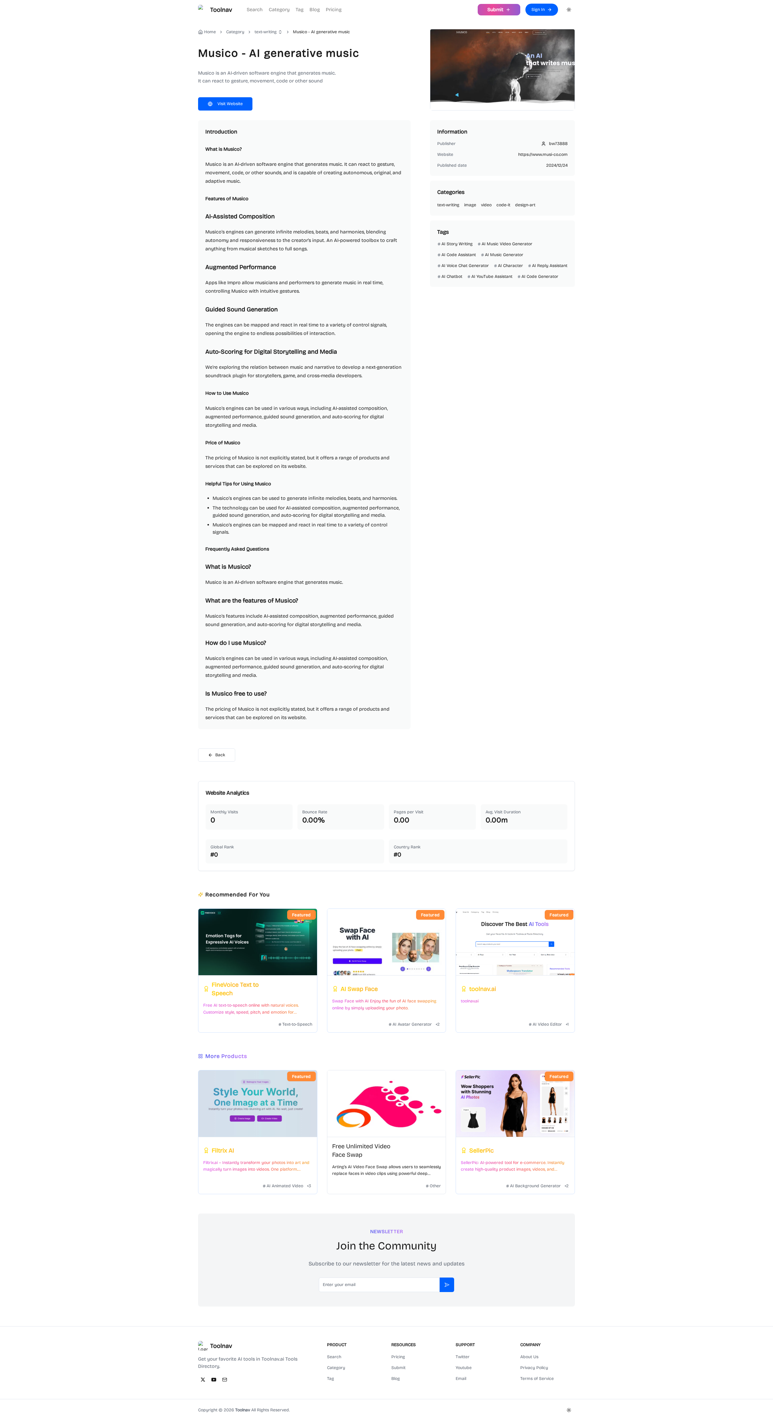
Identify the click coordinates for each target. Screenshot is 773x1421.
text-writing (266, 31)
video (486, 204)
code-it (503, 204)
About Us (529, 1356)
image (470, 204)
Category (279, 9)
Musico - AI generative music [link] (321, 31)
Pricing (334, 9)
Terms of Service (537, 1378)
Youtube (464, 1367)
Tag (299, 9)
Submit (398, 1367)
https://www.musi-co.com (543, 154)
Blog (315, 9)
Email (461, 1378)
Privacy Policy (534, 1367)
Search (255, 9)
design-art (525, 204)
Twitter (463, 1356)
